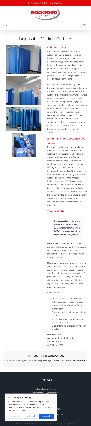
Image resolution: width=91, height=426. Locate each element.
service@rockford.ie (49, 392)
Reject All (31, 416)
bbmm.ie (72, 424)
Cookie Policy (20, 410)
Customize (15, 416)
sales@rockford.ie (57, 3)
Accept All (46, 416)
